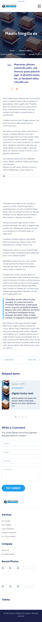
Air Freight (6, 521)
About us (5, 550)
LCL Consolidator (9, 536)
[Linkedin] (39, 501)
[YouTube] (35, 501)
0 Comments (20, 54)
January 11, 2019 (35, 54)
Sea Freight (6, 525)
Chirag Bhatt (7, 54)
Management (18, 388)
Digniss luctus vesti (22, 393)
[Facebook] (30, 501)
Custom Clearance (9, 533)
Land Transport (8, 529)
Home (12, 50)
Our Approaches (8, 554)
